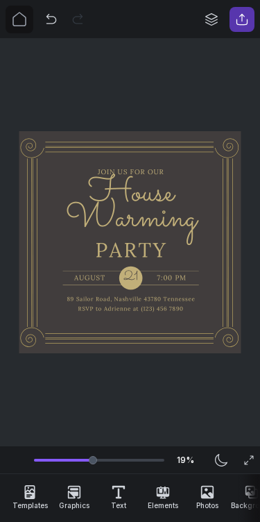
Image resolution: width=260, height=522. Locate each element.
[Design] (211, 19)
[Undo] (51, 19)
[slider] (93, 460)
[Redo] (77, 19)
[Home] (19, 19)
